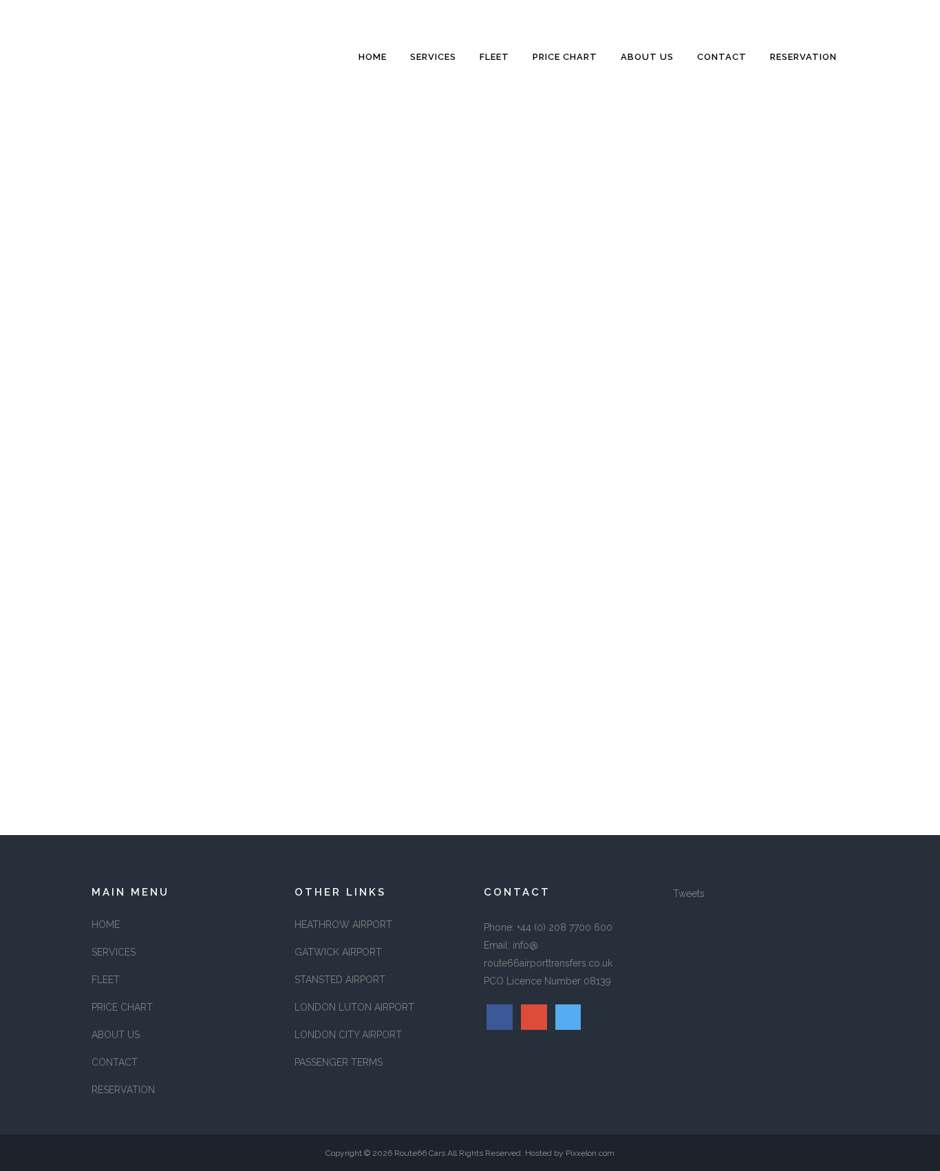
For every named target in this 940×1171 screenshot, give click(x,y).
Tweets (689, 893)
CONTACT (115, 1062)
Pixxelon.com (590, 1153)
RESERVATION (123, 1089)
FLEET (106, 979)
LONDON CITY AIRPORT (348, 1034)
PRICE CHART (122, 1007)
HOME (106, 924)
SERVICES (114, 952)
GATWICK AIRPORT (338, 952)
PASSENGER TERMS (339, 1062)
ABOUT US (116, 1034)
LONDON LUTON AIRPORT (354, 1007)
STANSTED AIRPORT (340, 979)
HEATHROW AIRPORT (343, 924)
